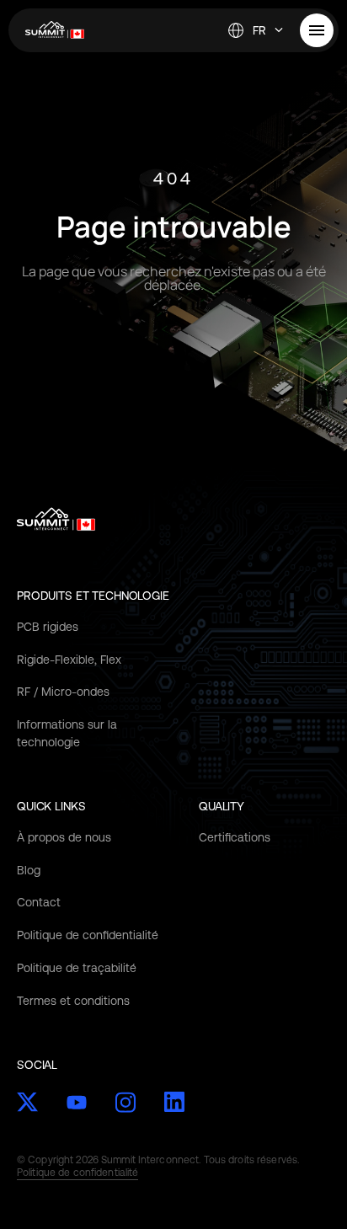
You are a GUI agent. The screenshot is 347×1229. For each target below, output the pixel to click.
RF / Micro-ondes (63, 691)
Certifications (234, 837)
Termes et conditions (73, 1000)
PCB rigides (47, 626)
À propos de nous (64, 837)
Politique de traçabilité (76, 968)
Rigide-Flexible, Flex (69, 659)
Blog (28, 870)
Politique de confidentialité (87, 935)
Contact (39, 902)
